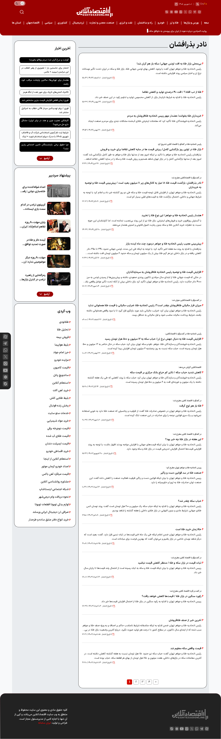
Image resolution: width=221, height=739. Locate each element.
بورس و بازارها (191, 23)
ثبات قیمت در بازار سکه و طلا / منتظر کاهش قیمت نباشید (169, 563)
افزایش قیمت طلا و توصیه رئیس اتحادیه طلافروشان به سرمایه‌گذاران (163, 272)
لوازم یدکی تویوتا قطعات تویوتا (52, 504)
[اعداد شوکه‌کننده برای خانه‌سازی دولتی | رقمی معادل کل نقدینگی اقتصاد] (58, 190)
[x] (5, 357)
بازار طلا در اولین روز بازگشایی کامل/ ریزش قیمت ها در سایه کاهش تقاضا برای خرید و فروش (150, 150)
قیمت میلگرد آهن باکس (55, 474)
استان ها (16, 23)
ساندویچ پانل (61, 375)
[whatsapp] (190, 12)
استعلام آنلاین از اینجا (56, 459)
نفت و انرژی (125, 23)
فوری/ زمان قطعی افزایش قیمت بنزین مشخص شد (45, 100)
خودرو (161, 23)
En (201, 4)
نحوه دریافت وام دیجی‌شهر (54, 497)
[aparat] (199, 12)
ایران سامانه (44, 723)
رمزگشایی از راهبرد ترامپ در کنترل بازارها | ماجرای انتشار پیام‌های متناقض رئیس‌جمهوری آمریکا (33, 277)
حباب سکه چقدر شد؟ (189, 501)
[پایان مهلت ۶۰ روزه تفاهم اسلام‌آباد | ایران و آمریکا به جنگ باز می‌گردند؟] (58, 226)
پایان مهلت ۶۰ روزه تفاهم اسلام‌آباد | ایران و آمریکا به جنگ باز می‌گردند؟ (32, 224)
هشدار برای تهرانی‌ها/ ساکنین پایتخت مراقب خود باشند (45, 82)
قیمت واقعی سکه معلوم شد (185, 649)
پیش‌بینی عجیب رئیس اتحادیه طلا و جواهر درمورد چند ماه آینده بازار (163, 244)
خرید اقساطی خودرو (57, 451)
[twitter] (185, 12)
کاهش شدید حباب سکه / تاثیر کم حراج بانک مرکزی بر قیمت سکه (165, 373)
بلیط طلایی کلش (59, 398)
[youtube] (176, 12)
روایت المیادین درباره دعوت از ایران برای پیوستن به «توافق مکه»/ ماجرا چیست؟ (170, 31)
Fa (205, 4)
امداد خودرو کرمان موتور (55, 466)
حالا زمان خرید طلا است (188, 529)
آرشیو (46, 158)
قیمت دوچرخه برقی (58, 428)
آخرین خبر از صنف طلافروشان (185, 620)
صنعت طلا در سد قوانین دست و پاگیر (180, 473)
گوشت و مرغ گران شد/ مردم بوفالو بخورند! (49, 60)
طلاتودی (64, 322)
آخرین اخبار (62, 48)
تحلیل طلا (63, 330)
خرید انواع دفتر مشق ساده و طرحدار (48, 520)
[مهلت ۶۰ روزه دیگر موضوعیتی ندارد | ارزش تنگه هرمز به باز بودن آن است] (58, 261)
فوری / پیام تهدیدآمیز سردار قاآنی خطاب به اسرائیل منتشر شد (45, 110)
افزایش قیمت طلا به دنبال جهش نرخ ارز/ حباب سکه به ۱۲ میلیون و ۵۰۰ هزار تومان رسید (153, 339)
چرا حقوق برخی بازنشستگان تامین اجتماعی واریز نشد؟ (45, 146)
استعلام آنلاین (60, 383)
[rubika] (171, 12)
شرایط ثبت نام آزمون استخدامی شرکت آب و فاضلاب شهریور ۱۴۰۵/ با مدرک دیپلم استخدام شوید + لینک (45, 134)
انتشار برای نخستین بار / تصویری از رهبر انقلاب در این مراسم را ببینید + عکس (45, 70)
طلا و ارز (174, 23)
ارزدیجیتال (78, 23)
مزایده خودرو (61, 360)
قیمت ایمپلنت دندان (57, 444)
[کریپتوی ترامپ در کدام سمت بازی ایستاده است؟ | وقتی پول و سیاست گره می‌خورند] (58, 208)
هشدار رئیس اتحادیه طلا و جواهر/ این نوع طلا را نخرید (171, 216)
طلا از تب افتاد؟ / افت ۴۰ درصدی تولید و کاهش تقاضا (171, 92)
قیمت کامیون (61, 368)
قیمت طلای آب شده (57, 436)
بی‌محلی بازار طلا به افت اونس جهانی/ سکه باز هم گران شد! (169, 64)
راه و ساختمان (144, 23)
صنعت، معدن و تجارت (101, 23)
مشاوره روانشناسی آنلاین (55, 482)
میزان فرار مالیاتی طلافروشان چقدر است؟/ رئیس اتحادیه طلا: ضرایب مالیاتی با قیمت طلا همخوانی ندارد (144, 306)
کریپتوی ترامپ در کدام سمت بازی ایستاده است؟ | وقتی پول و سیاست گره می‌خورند (33, 207)
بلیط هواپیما (62, 345)
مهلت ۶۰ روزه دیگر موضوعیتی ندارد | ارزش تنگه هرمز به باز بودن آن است (32, 260)
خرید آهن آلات (61, 390)
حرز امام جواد (61, 352)
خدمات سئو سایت (58, 413)
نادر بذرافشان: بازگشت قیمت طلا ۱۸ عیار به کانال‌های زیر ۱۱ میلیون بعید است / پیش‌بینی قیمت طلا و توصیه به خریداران (143, 185)
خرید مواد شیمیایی (58, 421)
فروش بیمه (62, 337)
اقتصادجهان (33, 23)
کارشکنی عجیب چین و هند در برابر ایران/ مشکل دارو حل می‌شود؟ (45, 122)
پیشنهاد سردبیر (59, 175)
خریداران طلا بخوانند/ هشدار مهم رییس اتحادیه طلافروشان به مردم (164, 116)
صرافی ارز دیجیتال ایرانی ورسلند (51, 512)
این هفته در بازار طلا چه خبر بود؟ (183, 439)
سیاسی (48, 23)
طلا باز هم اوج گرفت (190, 406)
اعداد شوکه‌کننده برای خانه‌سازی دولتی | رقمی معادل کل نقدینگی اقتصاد (32, 189)
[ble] (167, 12)
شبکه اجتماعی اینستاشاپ (54, 489)
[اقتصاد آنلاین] (94, 12)
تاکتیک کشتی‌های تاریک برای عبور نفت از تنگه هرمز (46, 92)
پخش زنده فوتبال (59, 406)
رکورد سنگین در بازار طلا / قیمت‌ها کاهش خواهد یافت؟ (171, 596)
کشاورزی (62, 23)
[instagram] (181, 12)
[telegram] (195, 12)
